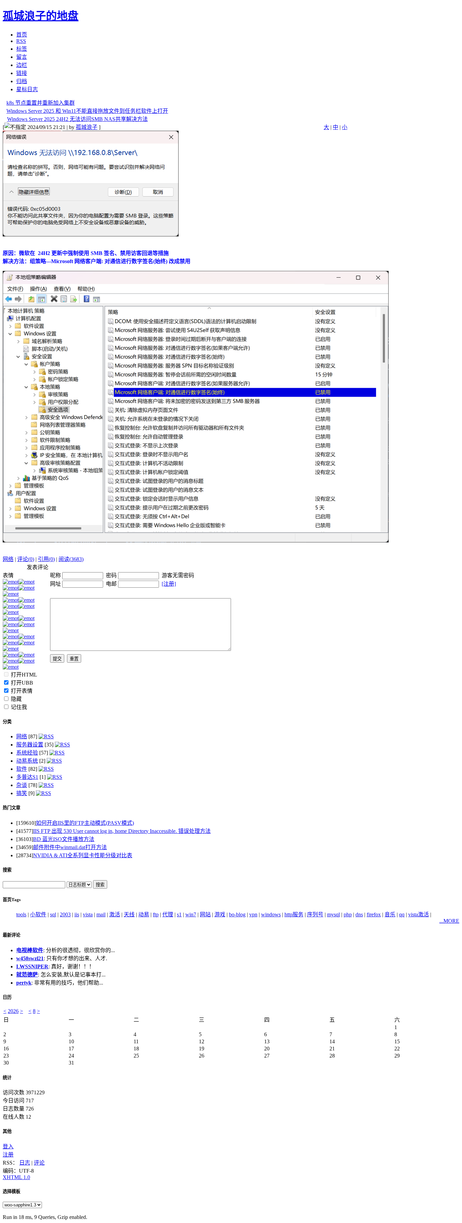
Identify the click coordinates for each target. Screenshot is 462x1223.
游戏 (219, 914)
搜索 (7, 869)
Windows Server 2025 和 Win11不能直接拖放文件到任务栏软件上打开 (87, 111)
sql (53, 914)
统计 (7, 1077)
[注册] (169, 584)
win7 (190, 914)
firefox (374, 914)
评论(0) (25, 559)
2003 (65, 914)
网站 (205, 914)
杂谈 (21, 785)
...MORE (449, 921)
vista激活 (418, 914)
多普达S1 (27, 777)
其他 (7, 1131)
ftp (156, 914)
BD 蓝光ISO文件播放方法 (63, 839)
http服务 (293, 914)
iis (76, 914)
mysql (333, 914)
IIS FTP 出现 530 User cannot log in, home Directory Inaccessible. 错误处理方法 (122, 831)
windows (271, 914)
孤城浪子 (86, 127)
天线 (129, 914)
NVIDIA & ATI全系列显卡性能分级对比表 (82, 855)
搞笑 (21, 793)
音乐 (390, 914)
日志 (24, 1163)
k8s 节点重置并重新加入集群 (40, 103)
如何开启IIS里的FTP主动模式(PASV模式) (85, 823)
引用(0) (46, 559)
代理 (167, 914)
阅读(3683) (71, 559)
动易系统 (27, 761)
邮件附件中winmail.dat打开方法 (70, 847)
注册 (8, 1154)
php (348, 914)
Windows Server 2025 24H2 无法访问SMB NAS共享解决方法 (77, 119)
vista (88, 914)
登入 (8, 1146)
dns (359, 914)
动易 (143, 914)
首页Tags (12, 899)
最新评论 (11, 935)
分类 (7, 721)
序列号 (315, 914)
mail (101, 914)
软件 (21, 769)
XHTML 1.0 (16, 1177)
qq (402, 914)
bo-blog (237, 914)
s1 (179, 914)
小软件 (38, 914)
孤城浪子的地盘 (40, 16)
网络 (8, 559)
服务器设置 (29, 744)
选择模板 (11, 1191)
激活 (114, 914)
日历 (7, 997)
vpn (253, 914)
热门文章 (11, 807)
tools (21, 914)
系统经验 (27, 753)
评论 (39, 1163)
